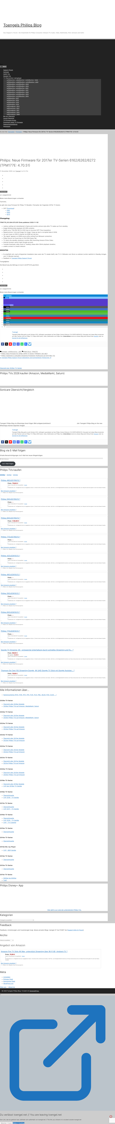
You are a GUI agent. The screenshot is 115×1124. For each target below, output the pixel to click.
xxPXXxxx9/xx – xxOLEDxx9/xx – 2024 (18, 84)
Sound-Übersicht (8, 118)
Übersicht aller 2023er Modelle (13, 738)
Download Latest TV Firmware (13, 122)
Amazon (96, 336)
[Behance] (25, 344)
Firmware (19, 132)
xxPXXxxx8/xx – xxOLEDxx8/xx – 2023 (18, 86)
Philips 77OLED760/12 (10, 537)
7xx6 (5, 880)
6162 (8, 210)
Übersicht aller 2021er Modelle (13, 761)
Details (25, 485)
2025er (9, 475)
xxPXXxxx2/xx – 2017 (13, 98)
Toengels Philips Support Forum (21, 258)
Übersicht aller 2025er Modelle (13, 715)
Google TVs (7, 76)
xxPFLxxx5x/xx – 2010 (13, 112)
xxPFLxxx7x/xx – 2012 (13, 108)
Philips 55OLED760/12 (10, 499)
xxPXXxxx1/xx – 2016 (13, 100)
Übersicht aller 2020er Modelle (13, 772)
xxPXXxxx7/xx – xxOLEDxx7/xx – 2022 (17, 88)
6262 (8, 212)
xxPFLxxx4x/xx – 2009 (13, 114)
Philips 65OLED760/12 (10, 518)
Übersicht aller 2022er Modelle (13, 750)
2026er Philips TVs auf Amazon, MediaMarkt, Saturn (21, 706)
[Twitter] (6, 344)
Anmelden (6, 977)
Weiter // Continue (18, 1123)
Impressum (6, 126)
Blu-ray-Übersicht (9, 116)
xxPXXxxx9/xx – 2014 (13, 104)
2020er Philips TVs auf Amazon (14, 775)
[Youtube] (10, 344)
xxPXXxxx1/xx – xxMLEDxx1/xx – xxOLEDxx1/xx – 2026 (22, 80)
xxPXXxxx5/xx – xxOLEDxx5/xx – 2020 (18, 92)
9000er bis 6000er (9, 878)
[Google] (14, 344)
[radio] (55, 175)
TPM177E (35, 351)
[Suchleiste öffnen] (1, 64)
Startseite (11, 132)
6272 (8, 214)
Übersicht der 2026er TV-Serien (11, 368)
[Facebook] (2, 344)
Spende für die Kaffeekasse (19, 338)
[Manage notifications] (111, 1116)
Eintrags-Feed (8, 979)
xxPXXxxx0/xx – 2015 (13, 102)
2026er (2, 475)
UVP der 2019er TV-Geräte (12, 786)
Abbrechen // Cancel (6, 1123)
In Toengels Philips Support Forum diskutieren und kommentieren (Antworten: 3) (25, 357)
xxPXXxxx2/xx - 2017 (15, 351)
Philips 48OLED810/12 (10, 574)
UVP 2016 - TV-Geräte (11, 820)
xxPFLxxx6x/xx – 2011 (13, 110)
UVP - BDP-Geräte (9, 850)
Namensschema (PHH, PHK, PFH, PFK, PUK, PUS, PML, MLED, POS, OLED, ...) (29, 695)
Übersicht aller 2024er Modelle (13, 727)
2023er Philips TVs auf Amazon (14, 740)
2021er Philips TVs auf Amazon (13, 763)
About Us (11, 987)
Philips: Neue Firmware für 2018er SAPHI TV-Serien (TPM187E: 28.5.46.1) (24, 353)
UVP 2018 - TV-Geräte (11, 797)
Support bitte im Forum (75, 930)
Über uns (3, 987)
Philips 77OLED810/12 (10, 631)
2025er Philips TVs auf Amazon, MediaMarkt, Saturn (21, 718)
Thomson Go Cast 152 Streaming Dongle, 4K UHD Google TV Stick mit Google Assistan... (38, 670)
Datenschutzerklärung (10, 124)
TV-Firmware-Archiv (9, 120)
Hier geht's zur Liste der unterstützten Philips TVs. (64, 910)
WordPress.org (8, 983)
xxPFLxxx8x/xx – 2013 (13, 106)
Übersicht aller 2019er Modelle (13, 784)
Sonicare (6, 72)
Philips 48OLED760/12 (10, 480)
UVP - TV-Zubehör (9, 822)
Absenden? (4, 191)
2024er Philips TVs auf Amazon (14, 729)
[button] (7, 295)
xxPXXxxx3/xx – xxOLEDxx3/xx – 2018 (18, 96)
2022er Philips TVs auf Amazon (14, 752)
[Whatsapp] (21, 344)
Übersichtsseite (8, 795)
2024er (15, 475)
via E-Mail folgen (7, 463)
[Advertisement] (57, 51)
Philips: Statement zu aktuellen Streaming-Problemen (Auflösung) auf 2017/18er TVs (28, 355)
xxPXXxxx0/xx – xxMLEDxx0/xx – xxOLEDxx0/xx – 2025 (22, 82)
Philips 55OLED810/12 (10, 593)
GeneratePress (34, 991)
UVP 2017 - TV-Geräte (11, 809)
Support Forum (8, 70)
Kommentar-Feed (9, 981)
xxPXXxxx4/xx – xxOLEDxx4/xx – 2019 (18, 94)
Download (10, 208)
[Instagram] (18, 344)
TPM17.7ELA (27, 351)
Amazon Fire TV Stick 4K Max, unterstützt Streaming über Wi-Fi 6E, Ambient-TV (34, 951)
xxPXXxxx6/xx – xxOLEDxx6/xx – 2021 (17, 90)
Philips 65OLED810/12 (10, 612)
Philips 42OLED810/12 (10, 556)
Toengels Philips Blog (22, 25)
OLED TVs (6, 74)
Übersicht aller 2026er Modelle (13, 704)
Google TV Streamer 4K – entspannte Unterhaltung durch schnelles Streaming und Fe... (37, 650)
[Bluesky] (29, 344)
